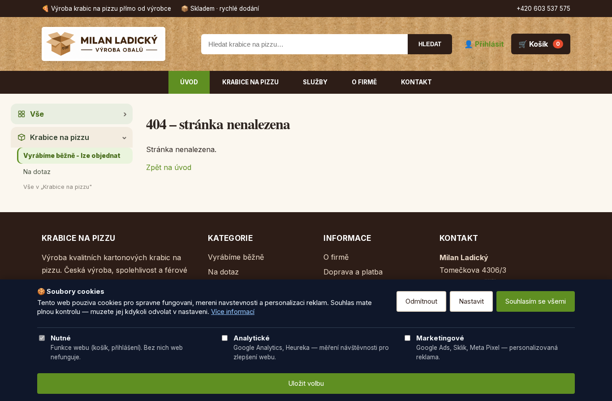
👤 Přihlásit (484, 43)
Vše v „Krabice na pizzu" (57, 186)
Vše (37, 113)
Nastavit (471, 301)
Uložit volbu (306, 383)
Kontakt (416, 82)
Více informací (232, 312)
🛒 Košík (539, 43)
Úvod (189, 82)
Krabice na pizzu (250, 82)
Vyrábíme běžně (236, 257)
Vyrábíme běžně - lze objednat (72, 155)
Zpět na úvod (168, 167)
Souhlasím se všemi (535, 301)
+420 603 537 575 (543, 8)
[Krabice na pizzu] (116, 44)
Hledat (429, 44)
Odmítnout (421, 301)
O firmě (364, 82)
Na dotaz (37, 171)
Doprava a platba (353, 271)
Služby (315, 82)
